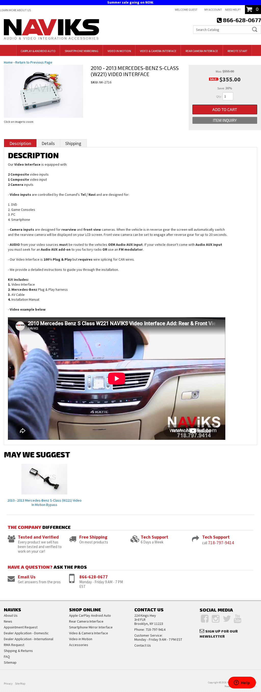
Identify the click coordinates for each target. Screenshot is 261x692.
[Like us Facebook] (204, 618)
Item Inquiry (225, 120)
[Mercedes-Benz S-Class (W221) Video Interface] (43, 90)
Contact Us (142, 645)
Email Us (26, 577)
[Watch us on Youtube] (237, 618)
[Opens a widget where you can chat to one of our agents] (242, 683)
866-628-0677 (93, 577)
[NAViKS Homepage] (51, 30)
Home (8, 62)
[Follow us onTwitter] (227, 618)
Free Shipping (93, 537)
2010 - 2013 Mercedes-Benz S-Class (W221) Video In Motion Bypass (44, 502)
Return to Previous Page (33, 62)
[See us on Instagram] (215, 618)
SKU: (95, 82)
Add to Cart (224, 109)
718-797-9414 (221, 542)
